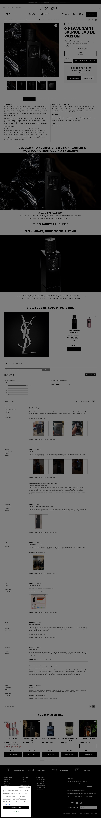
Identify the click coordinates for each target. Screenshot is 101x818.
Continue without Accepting (23, 787)
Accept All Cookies (16, 807)
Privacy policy (7, 804)
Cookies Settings (16, 811)
